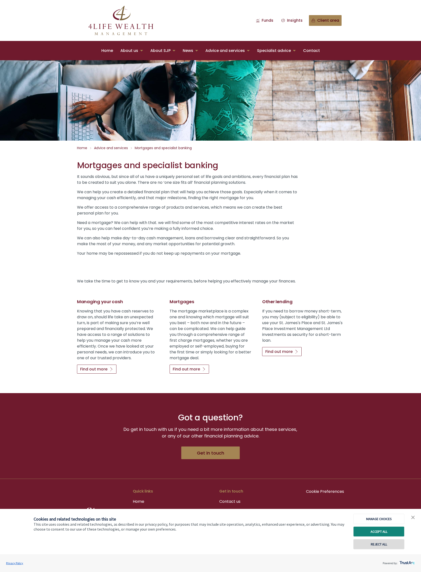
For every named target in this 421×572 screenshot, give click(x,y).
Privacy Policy (14, 563)
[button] (413, 517)
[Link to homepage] (125, 20)
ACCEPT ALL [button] (379, 531)
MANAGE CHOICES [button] (379, 519)
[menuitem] (107, 50)
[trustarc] (407, 561)
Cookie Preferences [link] (325, 491)
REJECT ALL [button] (379, 544)
